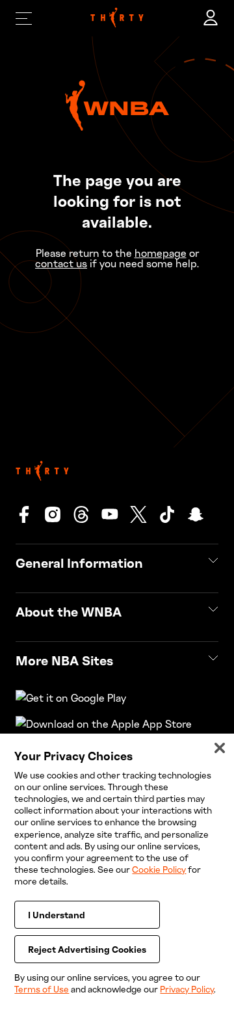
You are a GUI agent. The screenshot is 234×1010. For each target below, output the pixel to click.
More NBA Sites (64, 660)
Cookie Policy (159, 869)
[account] (210, 18)
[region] (117, 872)
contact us (61, 263)
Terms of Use (41, 988)
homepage (161, 252)
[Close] (219, 748)
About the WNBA (69, 611)
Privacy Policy (187, 988)
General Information (79, 562)
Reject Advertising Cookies (87, 949)
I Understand (56, 914)
